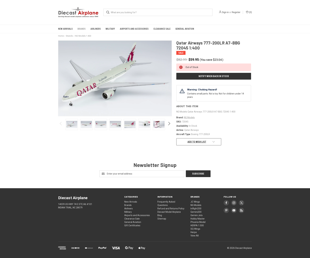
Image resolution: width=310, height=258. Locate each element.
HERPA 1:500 (197, 225)
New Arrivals (65, 29)
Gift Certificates (132, 225)
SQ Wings (195, 229)
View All (195, 235)
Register (236, 12)
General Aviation (184, 29)
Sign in (225, 12)
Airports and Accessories (134, 29)
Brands (82, 29)
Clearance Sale (161, 29)
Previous (61, 124)
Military (110, 29)
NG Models (196, 205)
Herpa (194, 232)
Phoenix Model (198, 222)
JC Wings (195, 201)
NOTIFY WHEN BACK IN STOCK (214, 76)
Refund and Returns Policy (170, 208)
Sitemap (161, 218)
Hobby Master (198, 218)
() (250, 12)
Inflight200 (196, 208)
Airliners (95, 29)
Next (169, 124)
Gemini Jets (197, 215)
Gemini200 (196, 212)
